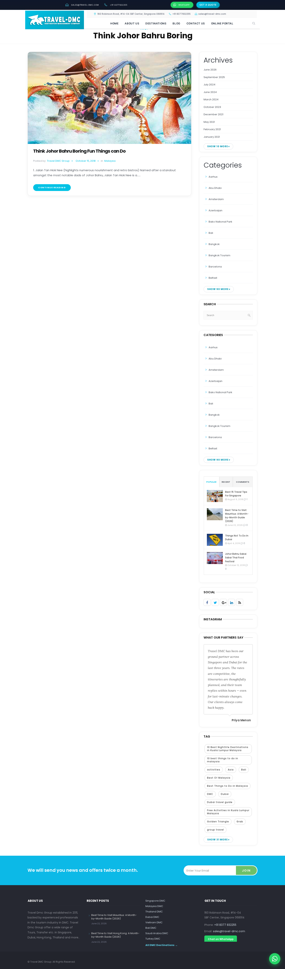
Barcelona (215, 266)
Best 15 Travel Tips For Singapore (236, 493)
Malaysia (110, 161)
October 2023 (212, 107)
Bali (211, 233)
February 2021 (212, 129)
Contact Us (196, 23)
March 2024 (211, 99)
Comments (242, 481)
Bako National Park (220, 222)
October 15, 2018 (86, 161)
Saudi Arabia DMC (156, 933)
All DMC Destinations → (161, 945)
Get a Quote (208, 4)
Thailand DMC (154, 911)
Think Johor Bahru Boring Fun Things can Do (79, 151)
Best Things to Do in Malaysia (227, 786)
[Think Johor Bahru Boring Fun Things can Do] (109, 98)
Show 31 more (217, 839)
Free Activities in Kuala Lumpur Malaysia (228, 812)
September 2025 (214, 77)
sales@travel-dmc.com (85, 5)
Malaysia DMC (154, 906)
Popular (211, 481)
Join (246, 870)
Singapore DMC (155, 901)
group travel (215, 829)
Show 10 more (217, 146)
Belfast (213, 278)
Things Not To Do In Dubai (236, 537)
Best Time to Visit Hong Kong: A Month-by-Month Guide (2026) (115, 935)
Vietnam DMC (153, 922)
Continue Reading (52, 187)
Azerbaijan (215, 210)
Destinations (155, 23)
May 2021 (209, 122)
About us (132, 23)
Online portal (222, 23)
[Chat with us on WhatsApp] (274, 958)
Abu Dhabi (215, 188)
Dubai (225, 794)
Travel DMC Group (58, 161)
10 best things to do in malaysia (222, 760)
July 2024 (209, 84)
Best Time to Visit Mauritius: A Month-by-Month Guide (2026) (237, 515)
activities (213, 769)
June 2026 (210, 69)
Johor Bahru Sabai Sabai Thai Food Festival (235, 557)
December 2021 (213, 114)
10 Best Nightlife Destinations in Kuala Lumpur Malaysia (227, 748)
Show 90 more (217, 289)
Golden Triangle (218, 821)
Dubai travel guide (219, 802)
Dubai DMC (152, 917)
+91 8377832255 (118, 5)
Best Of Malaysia (218, 777)
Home (114, 23)
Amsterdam (216, 199)
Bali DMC (150, 928)
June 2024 (210, 92)
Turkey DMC (152, 939)
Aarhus (213, 177)
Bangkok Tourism (219, 255)
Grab (240, 821)
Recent (226, 481)
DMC (210, 794)
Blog (176, 23)
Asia (231, 769)
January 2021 (212, 137)
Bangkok (214, 244)
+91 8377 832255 (225, 925)
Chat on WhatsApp (220, 939)
